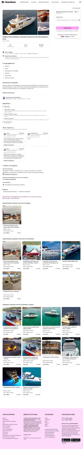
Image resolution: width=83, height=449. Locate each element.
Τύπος (4, 422)
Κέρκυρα (47, 422)
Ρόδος (46, 421)
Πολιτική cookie (6, 427)
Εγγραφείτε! (5, 433)
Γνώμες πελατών (27, 434)
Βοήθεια (4, 418)
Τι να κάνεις (33, 2)
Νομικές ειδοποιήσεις (7, 430)
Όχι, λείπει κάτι (15, 198)
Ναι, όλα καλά (6, 198)
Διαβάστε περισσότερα (8, 92)
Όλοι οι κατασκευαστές (50, 437)
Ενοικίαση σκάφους (24, 2)
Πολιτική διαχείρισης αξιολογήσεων (10, 438)
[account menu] (80, 2)
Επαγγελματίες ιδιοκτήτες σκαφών (10, 424)
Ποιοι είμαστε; (6, 419)
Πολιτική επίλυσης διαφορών (9, 436)
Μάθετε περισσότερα (10, 179)
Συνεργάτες (5, 432)
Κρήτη (46, 424)
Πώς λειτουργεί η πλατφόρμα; (9, 421)
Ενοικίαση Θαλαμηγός (49, 435)
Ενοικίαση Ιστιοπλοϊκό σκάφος (51, 429)
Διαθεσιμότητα (67, 28)
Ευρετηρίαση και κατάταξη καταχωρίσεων (12, 435)
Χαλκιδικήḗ (47, 419)
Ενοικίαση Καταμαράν (49, 432)
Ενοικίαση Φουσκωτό (49, 434)
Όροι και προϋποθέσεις (8, 429)
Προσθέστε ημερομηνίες (11, 174)
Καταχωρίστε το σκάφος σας (68, 2)
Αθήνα (46, 418)
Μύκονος (47, 425)
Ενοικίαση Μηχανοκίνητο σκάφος (52, 430)
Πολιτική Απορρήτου (7, 425)
